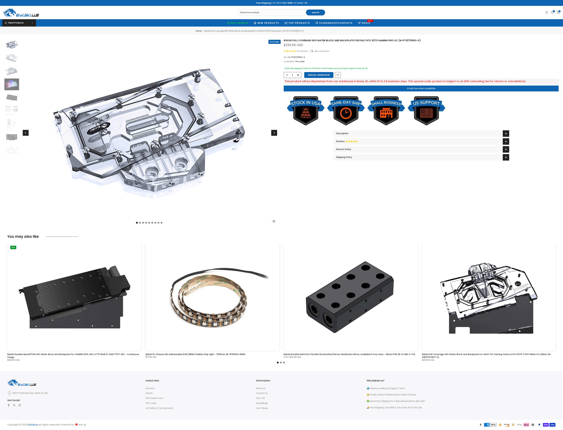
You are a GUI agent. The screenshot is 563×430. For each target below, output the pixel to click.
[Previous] (26, 133)
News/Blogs (262, 403)
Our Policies (262, 408)
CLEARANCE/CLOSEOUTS (336, 23)
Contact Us (262, 393)
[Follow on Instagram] (19, 405)
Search (149, 393)
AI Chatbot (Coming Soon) (159, 408)
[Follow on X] (14, 405)
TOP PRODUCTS (299, 23)
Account (150, 388)
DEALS (367, 23)
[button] (290, 51)
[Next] (274, 133)
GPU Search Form (154, 398)
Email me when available (421, 88)
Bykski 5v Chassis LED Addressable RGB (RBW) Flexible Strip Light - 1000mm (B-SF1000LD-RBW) (195, 354)
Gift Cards (151, 403)
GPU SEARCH (239, 23)
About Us (260, 388)
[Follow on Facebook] (8, 405)
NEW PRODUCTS (268, 23)
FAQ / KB (260, 398)
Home (199, 31)
